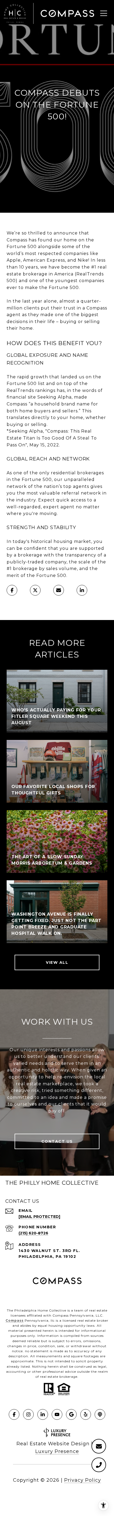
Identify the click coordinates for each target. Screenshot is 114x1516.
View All (57, 962)
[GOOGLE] (71, 1414)
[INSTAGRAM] (28, 1414)
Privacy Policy (82, 1480)
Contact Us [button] (57, 1141)
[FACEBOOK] (14, 1414)
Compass (15, 1320)
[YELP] (85, 1414)
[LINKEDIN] (42, 1414)
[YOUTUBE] (57, 1414)
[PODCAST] (100, 1414)
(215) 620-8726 (33, 1233)
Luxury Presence (57, 1451)
